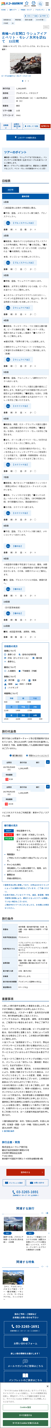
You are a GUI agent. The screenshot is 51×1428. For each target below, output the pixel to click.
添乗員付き (7, 20)
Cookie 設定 (25, 1407)
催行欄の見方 (17, 755)
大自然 (6, 23)
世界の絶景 (28, 20)
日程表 (5, 125)
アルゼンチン (40, 10)
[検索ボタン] (40, 4)
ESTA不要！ (40, 20)
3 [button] (28, 81)
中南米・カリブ (26, 10)
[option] (25, 66)
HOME (3, 10)
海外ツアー (13, 10)
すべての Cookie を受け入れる (25, 1423)
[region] (25, 1405)
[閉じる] (47, 1386)
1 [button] (22, 81)
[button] (47, 1213)
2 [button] (25, 81)
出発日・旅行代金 (17, 125)
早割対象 (18, 20)
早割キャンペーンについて (39, 755)
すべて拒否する (25, 1415)
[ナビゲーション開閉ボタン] (47, 4)
